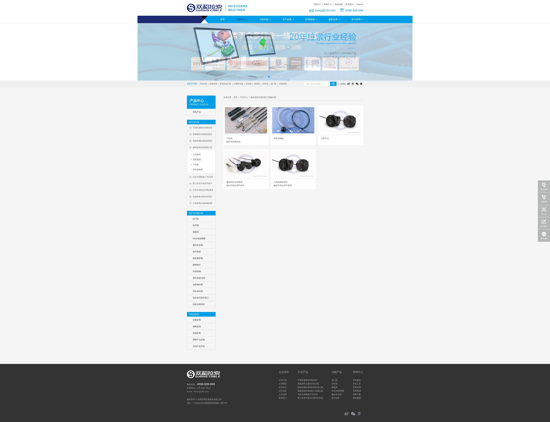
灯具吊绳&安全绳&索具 (203, 190)
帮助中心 (358, 372)
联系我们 (350, 4)
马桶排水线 (238, 84)
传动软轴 (282, 84)
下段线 (196, 164)
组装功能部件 (199, 304)
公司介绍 (283, 380)
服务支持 (333, 19)
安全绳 (248, 84)
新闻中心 (328, 4)
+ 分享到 (342, 84)
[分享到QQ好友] (361, 84)
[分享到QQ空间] (352, 84)
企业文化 (283, 387)
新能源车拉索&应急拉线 (308, 384)
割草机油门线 (225, 84)
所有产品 (197, 112)
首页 (222, 19)
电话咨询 (545, 187)
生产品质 (286, 19)
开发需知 (357, 380)
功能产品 (337, 372)
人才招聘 (283, 394)
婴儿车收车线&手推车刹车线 (310, 398)
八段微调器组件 (281, 182)
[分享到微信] (357, 84)
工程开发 (263, 19)
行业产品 (303, 372)
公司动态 (283, 391)
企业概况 (283, 384)
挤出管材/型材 (199, 278)
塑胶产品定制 (199, 339)
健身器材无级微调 (234, 182)
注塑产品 (325, 138)
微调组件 (197, 265)
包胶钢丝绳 (198, 284)
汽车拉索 (203, 84)
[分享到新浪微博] (348, 84)
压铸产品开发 (199, 346)
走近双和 (284, 372)
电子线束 (197, 251)
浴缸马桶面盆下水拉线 (203, 177)
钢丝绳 (257, 84)
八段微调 (197, 154)
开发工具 (357, 384)
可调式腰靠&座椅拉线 (202, 127)
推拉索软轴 (198, 258)
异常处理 (357, 387)
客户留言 (544, 226)
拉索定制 (197, 320)
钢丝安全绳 (198, 245)
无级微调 (197, 159)
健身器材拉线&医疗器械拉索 (263, 97)
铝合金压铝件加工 (201, 298)
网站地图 (339, 4)
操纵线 (196, 232)
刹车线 (265, 84)
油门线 (273, 84)
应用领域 (310, 19)
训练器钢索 (198, 169)
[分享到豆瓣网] (360, 413)
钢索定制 (197, 326)
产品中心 (240, 19)
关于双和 (356, 19)
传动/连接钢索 (199, 238)
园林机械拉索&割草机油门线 (310, 387)
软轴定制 (197, 333)
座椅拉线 (213, 84)
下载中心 (317, 4)
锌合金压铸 (198, 291)
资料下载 (357, 394)
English (359, 4)
